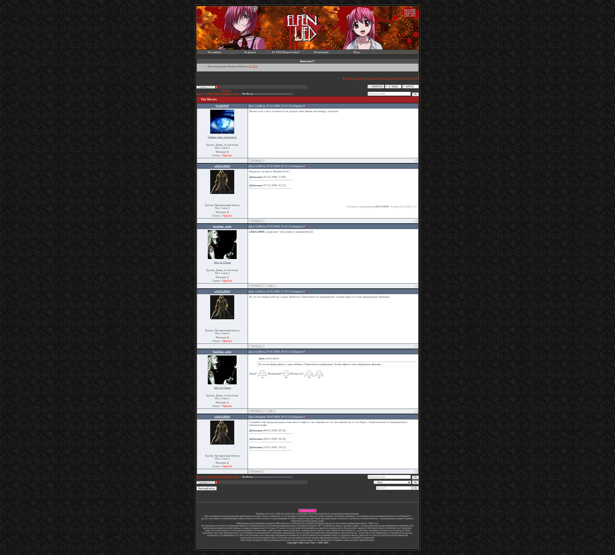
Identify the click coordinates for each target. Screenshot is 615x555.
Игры (237, 94)
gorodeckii (226, 90)
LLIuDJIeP (222, 105)
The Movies (247, 94)
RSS (414, 78)
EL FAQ (253, 66)
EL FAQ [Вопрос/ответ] (285, 52)
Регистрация (321, 52)
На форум (250, 52)
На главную (214, 52)
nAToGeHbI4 (222, 166)
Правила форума (391, 78)
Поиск (407, 78)
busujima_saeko (222, 226)
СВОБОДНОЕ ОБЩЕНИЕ (219, 94)
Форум (200, 94)
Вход (357, 52)
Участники (374, 78)
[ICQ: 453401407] (270, 285)
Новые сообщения (355, 78)
